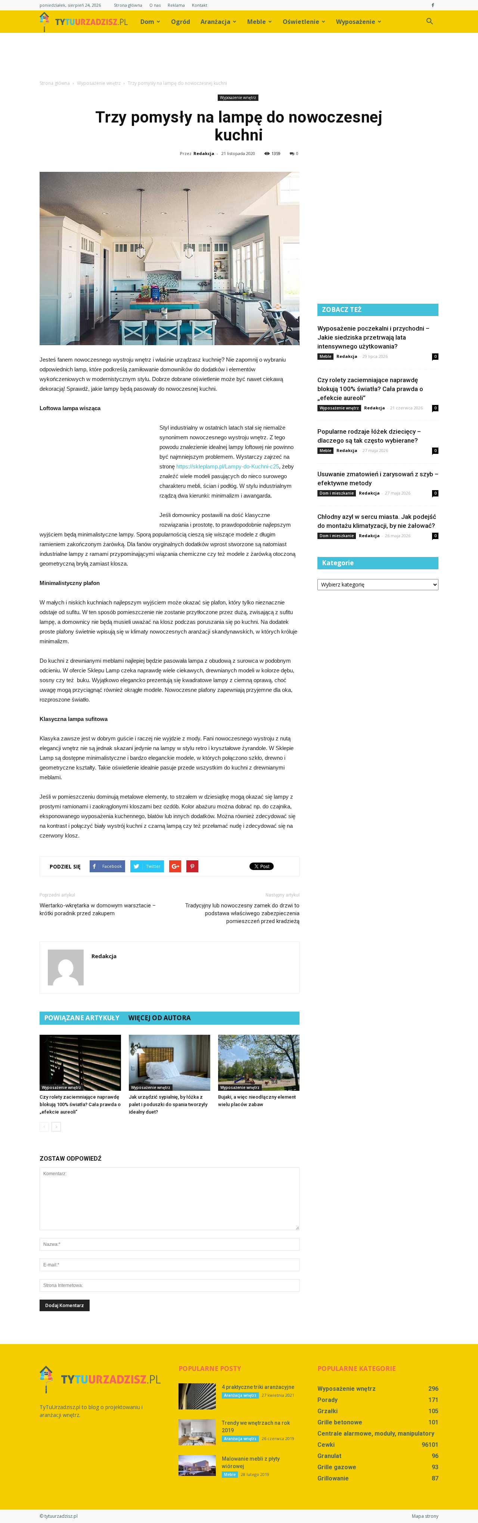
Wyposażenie (355, 22)
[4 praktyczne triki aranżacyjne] (197, 1396)
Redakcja (203, 153)
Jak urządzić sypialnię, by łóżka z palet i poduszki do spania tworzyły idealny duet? (168, 1104)
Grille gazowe (336, 1467)
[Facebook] (432, 5)
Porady (327, 1399)
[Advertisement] (239, 58)
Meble (256, 22)
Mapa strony (425, 1516)
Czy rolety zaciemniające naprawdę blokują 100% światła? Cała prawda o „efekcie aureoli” (80, 1104)
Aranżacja (215, 22)
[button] (429, 22)
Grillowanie (333, 1478)
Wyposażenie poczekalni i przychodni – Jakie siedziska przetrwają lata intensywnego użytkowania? (373, 337)
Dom (147, 22)
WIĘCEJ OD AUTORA (159, 1017)
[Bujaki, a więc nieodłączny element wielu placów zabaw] (258, 1063)
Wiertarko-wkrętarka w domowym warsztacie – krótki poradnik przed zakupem (98, 909)
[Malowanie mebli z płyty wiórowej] (197, 1465)
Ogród (180, 22)
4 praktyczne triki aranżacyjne (258, 1387)
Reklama (176, 5)
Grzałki (327, 1411)
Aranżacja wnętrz (240, 1395)
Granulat (329, 1455)
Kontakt (199, 5)
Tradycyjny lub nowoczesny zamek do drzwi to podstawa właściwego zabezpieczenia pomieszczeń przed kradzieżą (242, 913)
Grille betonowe (339, 1422)
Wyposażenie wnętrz (238, 97)
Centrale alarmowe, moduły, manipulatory (375, 1433)
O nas (155, 5)
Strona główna (128, 5)
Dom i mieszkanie (337, 493)
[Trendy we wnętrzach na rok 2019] (197, 1432)
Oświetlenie (301, 22)
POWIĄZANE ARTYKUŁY (82, 1017)
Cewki (326, 1444)
